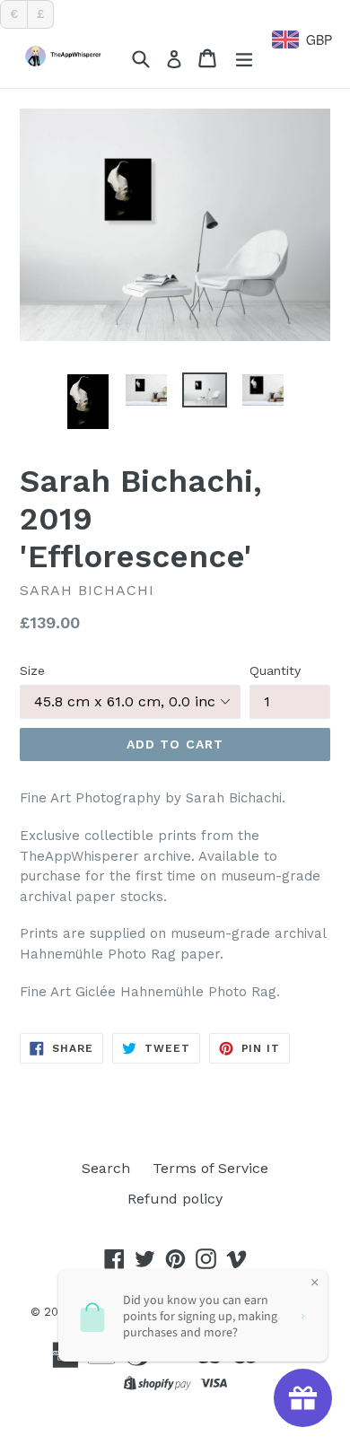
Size (32, 670)
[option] (87, 401)
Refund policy (175, 1198)
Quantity (275, 670)
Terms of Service (210, 1168)
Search (106, 1168)
